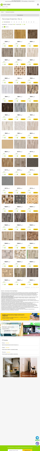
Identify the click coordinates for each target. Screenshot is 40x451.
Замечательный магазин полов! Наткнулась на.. (10, 344)
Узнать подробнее (6, 320)
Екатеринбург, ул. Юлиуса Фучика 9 (28, 1)
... (14, 39)
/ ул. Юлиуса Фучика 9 (11, 331)
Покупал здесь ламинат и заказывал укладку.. (10, 349)
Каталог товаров (4, 9)
